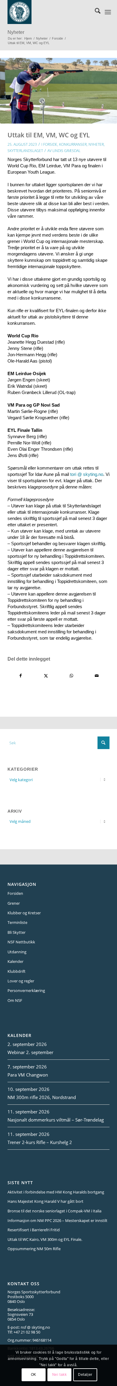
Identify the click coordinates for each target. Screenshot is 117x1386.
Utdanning (17, 951)
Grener (14, 903)
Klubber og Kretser (24, 913)
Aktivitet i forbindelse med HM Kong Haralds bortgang (56, 1192)
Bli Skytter (17, 932)
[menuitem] (94, 12)
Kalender (15, 961)
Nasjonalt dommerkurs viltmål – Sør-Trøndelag (56, 1120)
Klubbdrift (17, 971)
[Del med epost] (97, 675)
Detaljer (85, 1375)
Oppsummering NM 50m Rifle (34, 1248)
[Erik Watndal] (58, 91)
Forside (50, 144)
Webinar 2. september (30, 1052)
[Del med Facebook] (20, 675)
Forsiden (15, 893)
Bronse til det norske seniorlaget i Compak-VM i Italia (54, 1211)
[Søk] (94, 12)
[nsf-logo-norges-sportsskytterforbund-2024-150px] (51, 12)
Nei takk (59, 1375)
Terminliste (17, 922)
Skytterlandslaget (25, 150)
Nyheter (16, 32)
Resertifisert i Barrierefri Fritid (34, 1229)
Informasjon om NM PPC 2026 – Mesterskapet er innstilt (57, 1220)
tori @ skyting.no (86, 474)
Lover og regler (21, 981)
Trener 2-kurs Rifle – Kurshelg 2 (40, 1142)
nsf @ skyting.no (35, 1327)
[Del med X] (46, 675)
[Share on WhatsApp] (71, 675)
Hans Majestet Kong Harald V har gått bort (45, 1201)
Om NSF (15, 1000)
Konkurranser (73, 144)
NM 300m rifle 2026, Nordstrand (42, 1097)
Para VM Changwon (28, 1075)
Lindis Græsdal (66, 150)
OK (33, 1375)
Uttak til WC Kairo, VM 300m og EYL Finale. (45, 1239)
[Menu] (108, 12)
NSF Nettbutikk (21, 942)
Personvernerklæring (26, 990)
